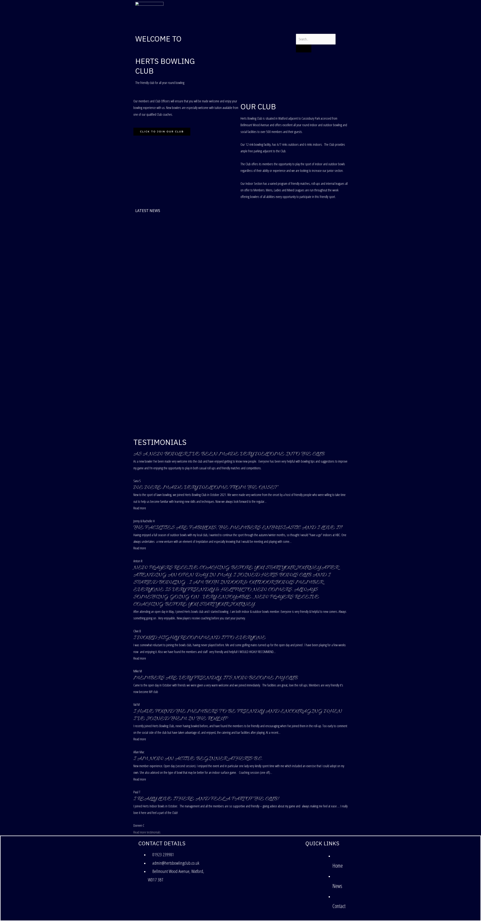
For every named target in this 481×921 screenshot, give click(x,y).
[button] (139, 508)
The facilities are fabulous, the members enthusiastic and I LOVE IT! (237, 527)
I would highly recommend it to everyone (199, 638)
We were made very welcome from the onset (204, 487)
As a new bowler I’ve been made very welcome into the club (228, 454)
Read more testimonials (146, 832)
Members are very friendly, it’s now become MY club (215, 678)
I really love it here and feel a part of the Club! (205, 799)
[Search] (303, 48)
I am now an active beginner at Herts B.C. (197, 758)
